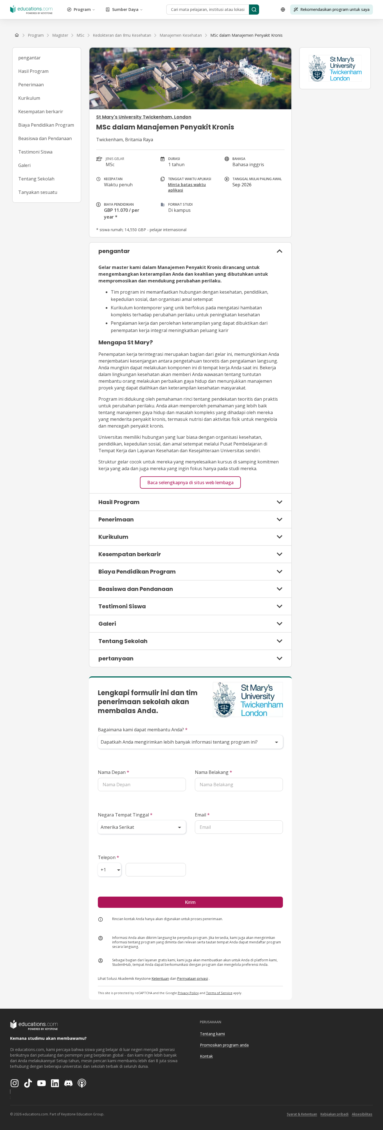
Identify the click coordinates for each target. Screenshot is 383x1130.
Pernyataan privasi (192, 978)
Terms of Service (219, 993)
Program (82, 9)
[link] (246, 35)
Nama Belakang (213, 772)
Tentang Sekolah (36, 179)
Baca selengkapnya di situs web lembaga (190, 482)
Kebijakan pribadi (334, 1114)
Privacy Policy (188, 993)
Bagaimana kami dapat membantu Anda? (143, 730)
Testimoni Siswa (35, 152)
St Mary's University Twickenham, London (143, 117)
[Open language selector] (283, 9)
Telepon (108, 857)
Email (202, 815)
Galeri (24, 165)
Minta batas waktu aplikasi (187, 187)
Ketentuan (160, 978)
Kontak (206, 1056)
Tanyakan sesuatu (37, 192)
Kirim (190, 902)
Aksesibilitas (362, 1114)
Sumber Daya (125, 9)
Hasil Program (33, 71)
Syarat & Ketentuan (302, 1114)
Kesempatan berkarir (40, 111)
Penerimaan (31, 85)
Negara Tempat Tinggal (125, 815)
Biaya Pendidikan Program (46, 125)
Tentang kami (212, 1033)
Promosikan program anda (224, 1045)
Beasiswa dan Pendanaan (45, 138)
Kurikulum (29, 98)
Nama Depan (113, 772)
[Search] (254, 9)
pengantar (29, 58)
